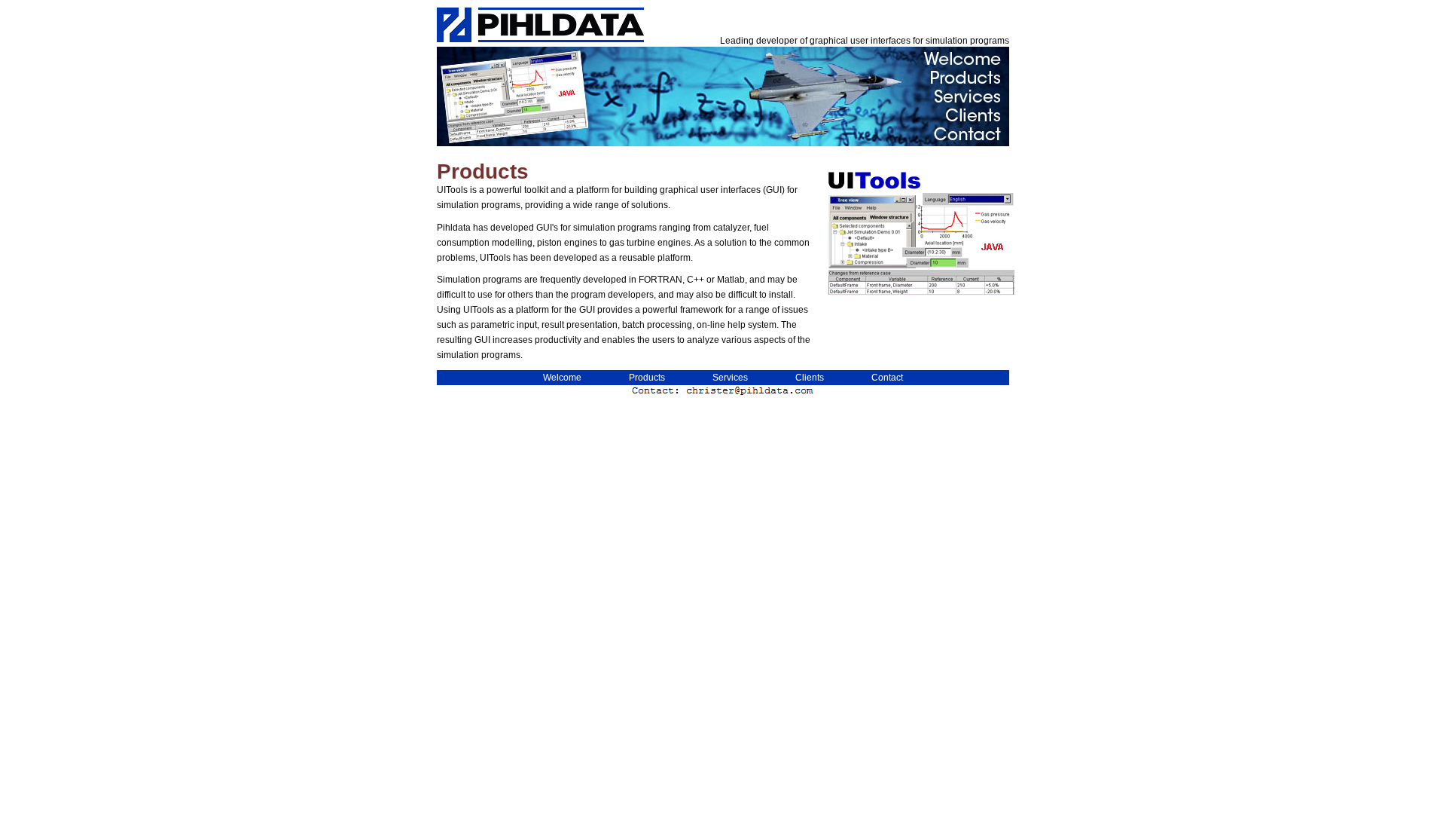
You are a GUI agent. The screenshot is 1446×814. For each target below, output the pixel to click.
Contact (887, 377)
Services (730, 377)
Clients (809, 377)
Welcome (562, 377)
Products (647, 377)
